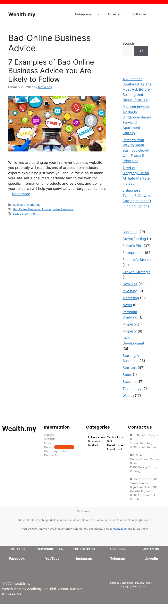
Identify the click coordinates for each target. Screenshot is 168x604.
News (127, 305)
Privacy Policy (143, 583)
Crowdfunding (134, 239)
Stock (127, 375)
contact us (120, 528)
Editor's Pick (133, 246)
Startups (130, 368)
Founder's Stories (137, 260)
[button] (99, 14)
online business (63, 209)
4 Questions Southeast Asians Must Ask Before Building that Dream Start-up (137, 89)
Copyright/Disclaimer (131, 586)
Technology (132, 389)
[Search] (141, 51)
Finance (113, 14)
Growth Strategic (136, 272)
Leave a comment (25, 213)
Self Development (116, 443)
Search (128, 43)
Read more (21, 194)
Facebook (17, 558)
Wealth (128, 396)
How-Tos (130, 284)
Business (19, 204)
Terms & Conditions (121, 583)
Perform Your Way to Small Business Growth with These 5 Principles (136, 150)
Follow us (139, 14)
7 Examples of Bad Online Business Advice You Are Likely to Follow (51, 70)
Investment (114, 449)
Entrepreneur (85, 14)
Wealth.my (21, 14)
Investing (130, 291)
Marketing (34, 204)
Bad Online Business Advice (32, 209)
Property (130, 324)
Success (129, 382)
